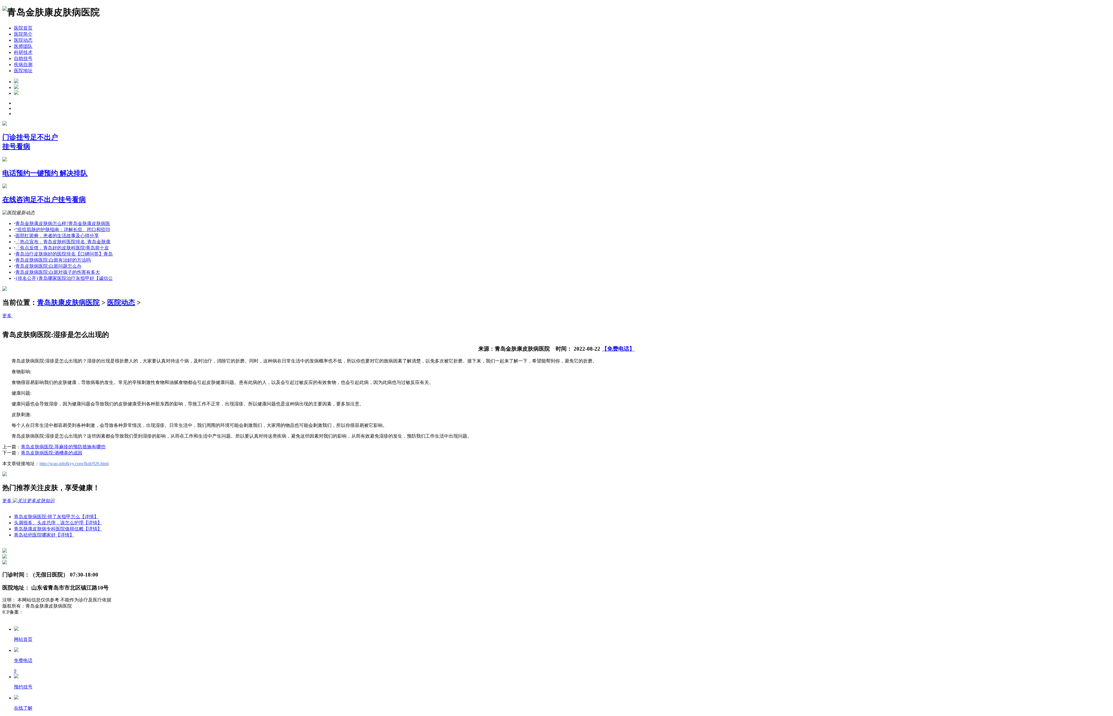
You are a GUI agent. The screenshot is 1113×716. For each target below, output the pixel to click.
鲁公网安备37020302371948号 (32, 618)
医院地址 (23, 70)
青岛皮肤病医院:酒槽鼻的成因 (51, 452)
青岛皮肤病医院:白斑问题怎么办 (48, 266)
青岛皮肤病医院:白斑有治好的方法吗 (53, 260)
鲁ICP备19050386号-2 (45, 612)
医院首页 (23, 28)
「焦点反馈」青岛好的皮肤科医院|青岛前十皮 (62, 247)
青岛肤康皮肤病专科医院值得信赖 (58, 528)
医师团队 (23, 46)
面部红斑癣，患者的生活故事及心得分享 (57, 235)
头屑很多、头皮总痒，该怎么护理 (58, 522)
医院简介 (23, 34)
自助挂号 (23, 58)
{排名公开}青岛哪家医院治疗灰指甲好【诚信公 (64, 278)
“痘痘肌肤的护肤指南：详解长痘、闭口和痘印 (62, 229)
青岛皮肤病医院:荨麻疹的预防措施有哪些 (63, 446)
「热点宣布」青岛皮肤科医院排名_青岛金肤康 (62, 241)
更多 (7, 315)
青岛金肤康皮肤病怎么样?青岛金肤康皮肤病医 (62, 223)
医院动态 (23, 40)
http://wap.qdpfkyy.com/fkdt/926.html (74, 463)
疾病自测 (23, 64)
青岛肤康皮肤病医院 (68, 302)
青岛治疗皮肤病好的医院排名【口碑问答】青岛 (64, 253)
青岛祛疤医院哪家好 (44, 534)
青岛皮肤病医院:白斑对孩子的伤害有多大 (57, 272)
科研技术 (23, 52)
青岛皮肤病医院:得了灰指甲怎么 (56, 516)
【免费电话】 (618, 349)
